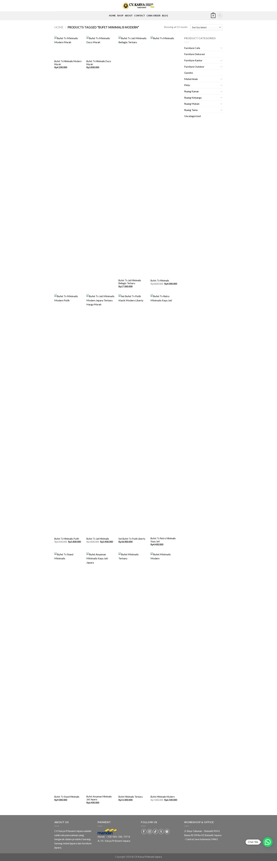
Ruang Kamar (191, 91)
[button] (268, 842)
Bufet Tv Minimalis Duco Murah (98, 63)
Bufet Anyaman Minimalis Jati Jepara (99, 798)
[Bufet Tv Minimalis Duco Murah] (100, 47)
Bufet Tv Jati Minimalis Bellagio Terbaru (129, 282)
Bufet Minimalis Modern (163, 796)
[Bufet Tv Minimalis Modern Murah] (68, 47)
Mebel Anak (191, 78)
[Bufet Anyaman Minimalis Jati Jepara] (100, 672)
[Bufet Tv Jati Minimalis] (100, 414)
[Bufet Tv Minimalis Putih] (68, 414)
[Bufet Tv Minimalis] (165, 156)
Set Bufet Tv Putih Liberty (131, 538)
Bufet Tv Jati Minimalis (97, 538)
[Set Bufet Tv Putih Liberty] (132, 414)
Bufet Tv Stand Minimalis (66, 796)
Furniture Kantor (193, 60)
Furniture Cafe (192, 47)
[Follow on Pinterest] (167, 831)
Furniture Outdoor (194, 66)
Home (112, 15)
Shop (120, 15)
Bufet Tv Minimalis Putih (66, 538)
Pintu (187, 85)
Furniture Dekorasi (194, 54)
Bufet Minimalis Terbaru (130, 796)
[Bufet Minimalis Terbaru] (132, 672)
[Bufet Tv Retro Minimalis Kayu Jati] (165, 414)
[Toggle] (221, 48)
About (129, 15)
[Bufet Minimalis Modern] (165, 672)
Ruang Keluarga (192, 97)
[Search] (219, 15)
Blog (165, 15)
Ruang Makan (191, 103)
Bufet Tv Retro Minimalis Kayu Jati (163, 540)
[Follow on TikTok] (155, 831)
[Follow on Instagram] (149, 831)
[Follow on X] (161, 831)
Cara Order (153, 15)
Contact (139, 15)
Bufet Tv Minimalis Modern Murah (68, 63)
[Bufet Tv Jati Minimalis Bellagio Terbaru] (132, 156)
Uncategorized (192, 116)
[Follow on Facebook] (144, 831)
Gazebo (188, 72)
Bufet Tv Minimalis (160, 280)
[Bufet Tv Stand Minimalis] (68, 672)
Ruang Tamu (191, 109)
